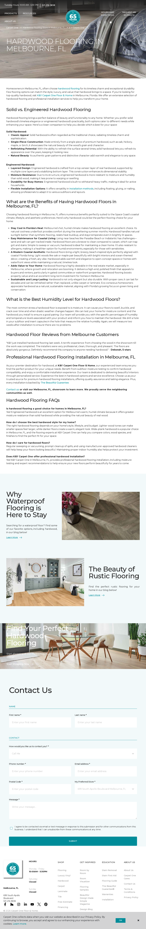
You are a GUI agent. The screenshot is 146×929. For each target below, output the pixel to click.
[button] (100, 22)
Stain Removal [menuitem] (109, 870)
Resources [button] (29, 13)
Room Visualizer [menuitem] (85, 880)
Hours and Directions (107, 13)
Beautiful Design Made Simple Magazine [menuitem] (87, 899)
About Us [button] (10, 21)
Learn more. (20, 923)
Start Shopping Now (18, 664)
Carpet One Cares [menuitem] (130, 877)
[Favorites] (105, 22)
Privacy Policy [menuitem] (131, 897)
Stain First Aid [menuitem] (109, 875)
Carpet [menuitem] (61, 886)
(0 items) (111, 22)
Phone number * (17, 764)
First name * (15, 715)
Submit (73, 841)
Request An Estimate (129, 13)
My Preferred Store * (85, 782)
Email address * (82, 764)
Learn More (12, 537)
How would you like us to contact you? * (29, 746)
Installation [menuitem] (108, 899)
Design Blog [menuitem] (86, 909)
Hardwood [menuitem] (63, 881)
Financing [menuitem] (63, 907)
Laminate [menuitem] (62, 891)
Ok (120, 920)
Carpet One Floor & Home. (24, 910)
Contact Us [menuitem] (129, 884)
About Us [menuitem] (128, 870)
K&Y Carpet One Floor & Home (54, 95)
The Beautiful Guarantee (55, 382)
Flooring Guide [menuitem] (109, 881)
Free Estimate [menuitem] (65, 902)
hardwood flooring (68, 88)
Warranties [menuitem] (107, 894)
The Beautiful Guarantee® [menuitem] (109, 887)
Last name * (81, 715)
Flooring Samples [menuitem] (84, 888)
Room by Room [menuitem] (84, 872)
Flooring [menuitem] (62, 870)
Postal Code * (15, 782)
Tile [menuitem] (60, 896)
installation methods (81, 188)
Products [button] (11, 13)
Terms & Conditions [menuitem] (129, 890)
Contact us (12, 389)
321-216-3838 (48, 5)
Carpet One (12, 27)
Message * (14, 800)
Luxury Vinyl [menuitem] (64, 875)
